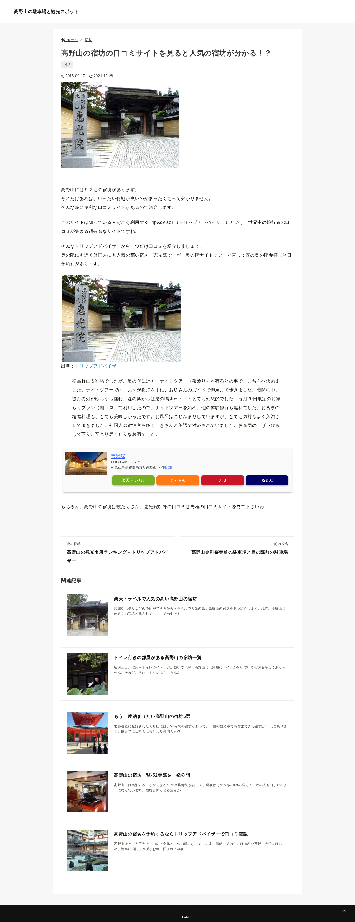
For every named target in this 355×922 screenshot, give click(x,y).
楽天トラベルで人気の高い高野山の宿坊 (155, 598)
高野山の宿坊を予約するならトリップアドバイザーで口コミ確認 (181, 834)
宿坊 (67, 64)
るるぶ (267, 480)
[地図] (167, 467)
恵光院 (118, 456)
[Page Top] (343, 910)
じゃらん (178, 480)
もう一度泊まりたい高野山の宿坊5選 (152, 716)
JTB (222, 480)
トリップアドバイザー (98, 366)
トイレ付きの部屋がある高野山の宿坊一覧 (158, 657)
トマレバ (135, 461)
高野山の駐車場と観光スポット (46, 11)
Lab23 (186, 917)
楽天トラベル (133, 480)
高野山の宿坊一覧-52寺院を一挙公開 (152, 775)
